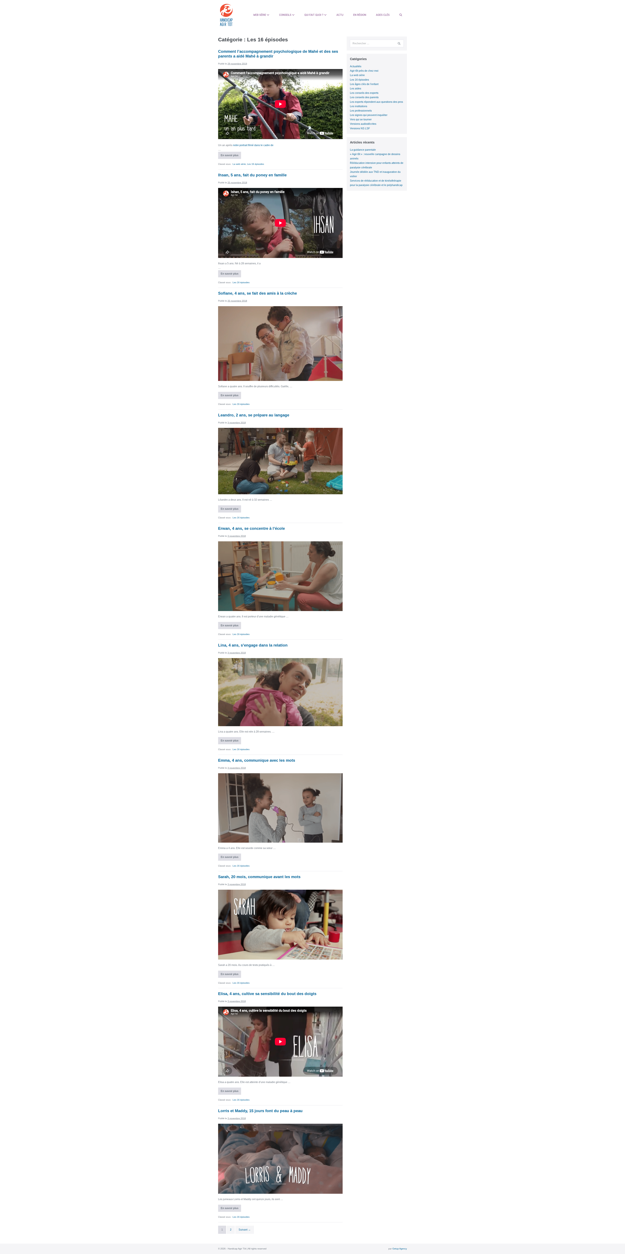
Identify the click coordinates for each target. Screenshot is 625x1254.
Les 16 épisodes (255, 164)
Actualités (355, 66)
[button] (401, 15)
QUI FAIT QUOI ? (314, 14)
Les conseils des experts (364, 93)
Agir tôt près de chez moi (364, 70)
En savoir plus (231, 156)
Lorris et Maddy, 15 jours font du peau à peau (260, 1111)
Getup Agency (399, 1248)
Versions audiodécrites (363, 123)
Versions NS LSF (360, 128)
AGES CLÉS (383, 14)
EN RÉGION (359, 14)
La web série (239, 164)
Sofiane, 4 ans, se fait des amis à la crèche (257, 293)
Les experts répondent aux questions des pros (376, 101)
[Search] (399, 43)
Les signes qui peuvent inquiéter (368, 115)
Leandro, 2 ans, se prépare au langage (253, 415)
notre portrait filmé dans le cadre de (253, 145)
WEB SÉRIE (260, 14)
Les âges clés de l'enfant (364, 84)
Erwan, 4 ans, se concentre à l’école (251, 528)
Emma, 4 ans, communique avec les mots (256, 760)
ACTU (339, 14)
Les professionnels (361, 110)
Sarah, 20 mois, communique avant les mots (259, 877)
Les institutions (358, 106)
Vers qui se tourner (361, 119)
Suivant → (245, 1229)
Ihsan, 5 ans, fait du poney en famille (252, 175)
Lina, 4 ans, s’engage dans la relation (253, 645)
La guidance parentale (363, 149)
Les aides (355, 88)
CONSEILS (285, 14)
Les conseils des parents (364, 97)
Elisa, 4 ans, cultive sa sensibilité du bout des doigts (267, 993)
